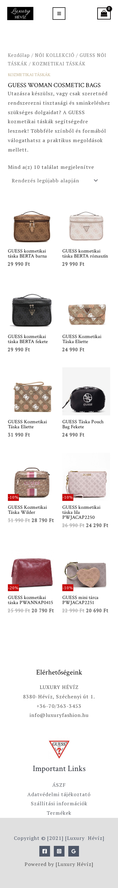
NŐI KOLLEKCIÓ (55, 55)
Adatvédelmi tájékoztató (59, 794)
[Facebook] (44, 851)
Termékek (59, 812)
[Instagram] (59, 851)
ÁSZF (59, 784)
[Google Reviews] (73, 851)
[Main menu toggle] (59, 13)
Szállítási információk (59, 803)
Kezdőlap (19, 55)
